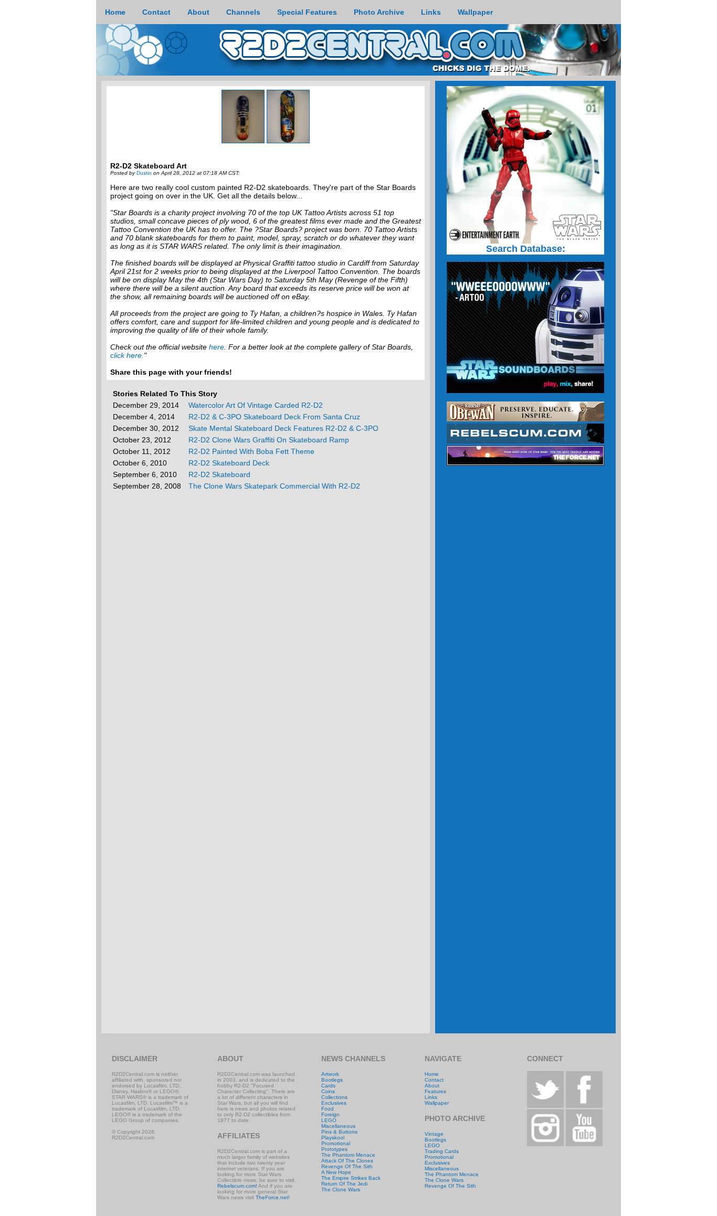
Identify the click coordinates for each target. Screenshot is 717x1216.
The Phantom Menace (348, 1155)
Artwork (330, 1074)
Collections (334, 1097)
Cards (328, 1085)
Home (432, 1074)
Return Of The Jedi (344, 1184)
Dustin (144, 173)
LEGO (328, 1120)
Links (431, 1097)
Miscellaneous (338, 1126)
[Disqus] (266, 628)
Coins (328, 1091)
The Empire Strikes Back (351, 1178)
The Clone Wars (340, 1189)
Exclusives (333, 1103)
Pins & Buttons (339, 1132)
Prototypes (334, 1149)
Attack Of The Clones (347, 1161)
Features (435, 1091)
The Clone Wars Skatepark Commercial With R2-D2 (274, 486)
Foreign (330, 1114)
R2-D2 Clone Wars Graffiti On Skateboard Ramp (268, 440)
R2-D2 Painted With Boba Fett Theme (251, 451)
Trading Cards (442, 1151)
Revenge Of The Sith (347, 1166)
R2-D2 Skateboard (219, 474)
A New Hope (336, 1172)
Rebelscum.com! (237, 1186)
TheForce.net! (273, 1197)
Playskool (332, 1137)
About (432, 1085)
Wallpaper (437, 1103)
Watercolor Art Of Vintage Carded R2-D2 (255, 405)
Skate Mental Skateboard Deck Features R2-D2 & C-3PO (283, 428)
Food (327, 1109)
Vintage (434, 1134)
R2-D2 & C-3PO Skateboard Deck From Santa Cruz (274, 417)
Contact (434, 1080)
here (216, 347)
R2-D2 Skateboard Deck (228, 463)
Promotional (335, 1143)
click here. (127, 355)
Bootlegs (332, 1080)
